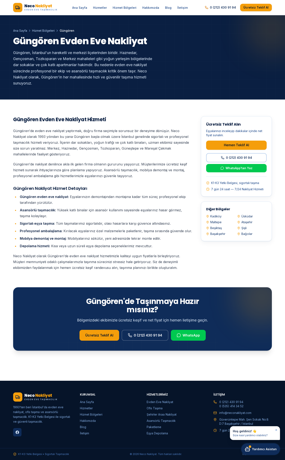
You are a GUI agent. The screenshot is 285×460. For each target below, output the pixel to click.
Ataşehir (246, 222)
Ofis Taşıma (155, 408)
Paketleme (154, 427)
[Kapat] (276, 429)
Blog (168, 7)
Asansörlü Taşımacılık (161, 420)
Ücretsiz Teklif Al (256, 7)
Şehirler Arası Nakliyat (162, 414)
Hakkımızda (150, 7)
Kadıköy (216, 216)
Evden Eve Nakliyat (160, 402)
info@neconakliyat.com (235, 413)
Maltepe (216, 222)
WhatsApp (191, 335)
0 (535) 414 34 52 (231, 406)
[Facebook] (17, 432)
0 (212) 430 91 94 (223, 7)
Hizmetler (100, 7)
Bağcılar (246, 234)
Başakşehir (217, 234)
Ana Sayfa (79, 7)
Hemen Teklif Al (236, 145)
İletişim (182, 7)
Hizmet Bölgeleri (124, 7)
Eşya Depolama (157, 433)
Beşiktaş (216, 228)
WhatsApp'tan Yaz (239, 168)
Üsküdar (247, 216)
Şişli (244, 228)
